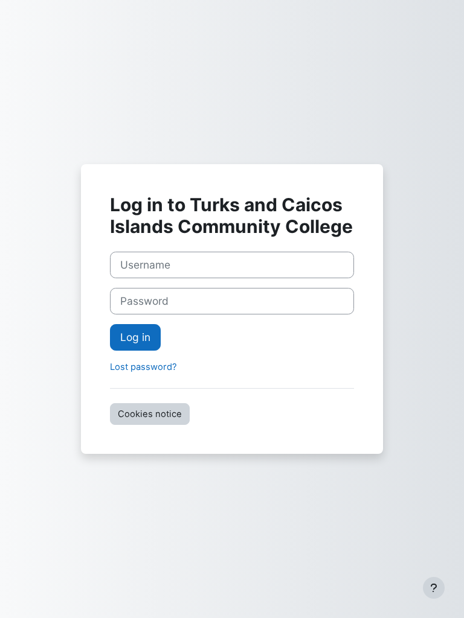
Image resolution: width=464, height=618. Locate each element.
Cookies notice (150, 414)
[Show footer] (434, 588)
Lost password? (143, 367)
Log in (135, 337)
